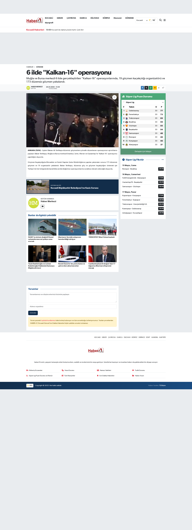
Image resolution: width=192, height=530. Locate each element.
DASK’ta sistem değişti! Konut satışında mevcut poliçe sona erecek (41, 239)
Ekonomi (117, 18)
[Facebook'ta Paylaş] (142, 88)
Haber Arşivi (139, 376)
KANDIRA (155, 337)
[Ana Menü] (164, 20)
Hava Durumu (69, 370)
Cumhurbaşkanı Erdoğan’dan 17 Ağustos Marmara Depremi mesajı (101, 266)
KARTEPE (162, 337)
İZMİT (148, 337)
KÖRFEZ (106, 18)
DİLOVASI (95, 18)
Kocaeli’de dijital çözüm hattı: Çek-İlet (65, 30)
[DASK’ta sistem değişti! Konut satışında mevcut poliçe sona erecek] (42, 227)
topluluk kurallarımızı (48, 320)
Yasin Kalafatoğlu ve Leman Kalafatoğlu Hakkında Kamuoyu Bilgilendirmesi (41, 266)
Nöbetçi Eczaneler (35, 370)
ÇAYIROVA (71, 18)
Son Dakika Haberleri (106, 376)
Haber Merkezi (48, 201)
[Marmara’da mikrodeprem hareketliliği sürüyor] (72, 227)
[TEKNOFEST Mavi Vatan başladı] (102, 227)
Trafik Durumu (140, 370)
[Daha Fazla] (155, 88)
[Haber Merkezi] (33, 203)
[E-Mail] (42, 206)
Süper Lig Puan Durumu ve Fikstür (41, 376)
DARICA (83, 18)
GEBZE (60, 18)
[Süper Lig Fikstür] (163, 160)
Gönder (33, 313)
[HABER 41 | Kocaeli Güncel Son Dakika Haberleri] (34, 20)
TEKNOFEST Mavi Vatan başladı (101, 237)
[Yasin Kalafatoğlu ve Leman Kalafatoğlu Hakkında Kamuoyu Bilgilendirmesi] (42, 254)
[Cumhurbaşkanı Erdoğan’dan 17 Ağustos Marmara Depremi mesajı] (102, 254)
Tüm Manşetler (69, 376)
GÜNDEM (129, 18)
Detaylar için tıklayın (143, 151)
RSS (30, 385)
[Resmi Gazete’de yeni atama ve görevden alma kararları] (72, 254)
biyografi (49, 23)
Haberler (29, 67)
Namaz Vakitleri (105, 370)
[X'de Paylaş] (146, 88)
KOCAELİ (49, 18)
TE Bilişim (162, 385)
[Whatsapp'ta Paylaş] (151, 88)
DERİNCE (142, 337)
